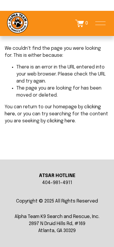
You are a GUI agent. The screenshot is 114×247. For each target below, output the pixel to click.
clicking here (61, 121)
